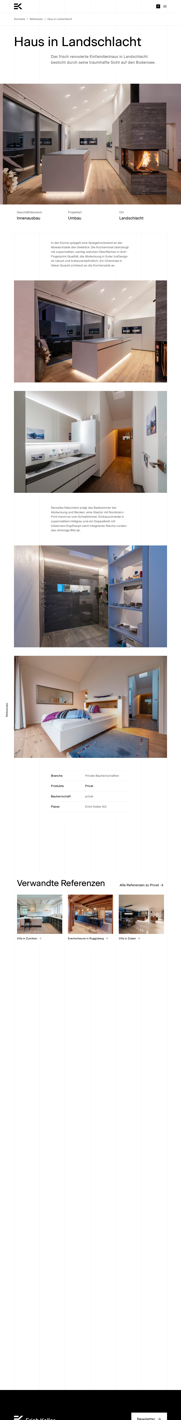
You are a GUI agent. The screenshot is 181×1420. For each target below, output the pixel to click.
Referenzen (36, 19)
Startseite (19, 19)
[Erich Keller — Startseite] (18, 6)
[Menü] (165, 6)
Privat (89, 786)
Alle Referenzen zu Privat (139, 885)
